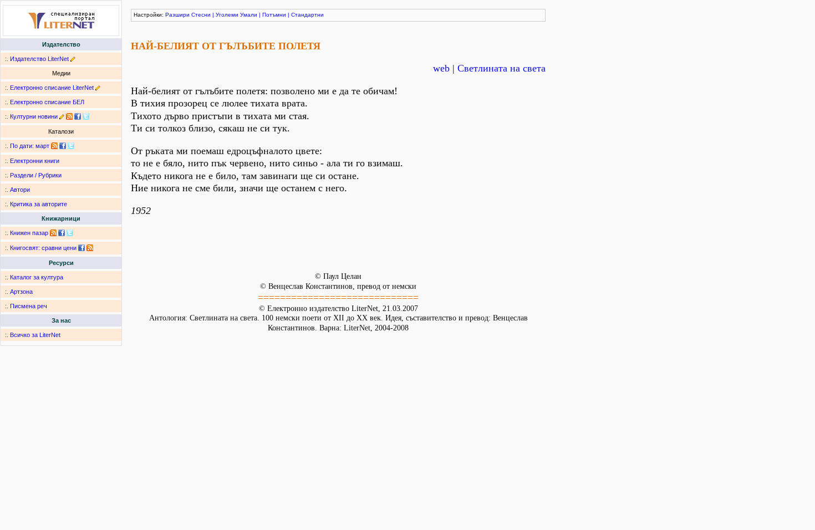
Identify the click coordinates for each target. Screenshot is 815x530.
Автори (20, 189)
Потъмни (274, 15)
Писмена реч (28, 306)
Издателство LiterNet (39, 58)
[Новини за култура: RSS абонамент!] (69, 116)
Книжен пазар (29, 233)
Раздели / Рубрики (36, 175)
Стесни (201, 15)
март (42, 145)
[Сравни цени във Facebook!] (81, 247)
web (441, 68)
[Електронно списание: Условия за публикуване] (97, 87)
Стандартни (307, 15)
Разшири (177, 15)
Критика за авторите (38, 204)
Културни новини (34, 116)
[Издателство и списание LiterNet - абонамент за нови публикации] (54, 145)
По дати (21, 145)
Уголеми (227, 15)
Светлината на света (501, 68)
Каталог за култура (36, 277)
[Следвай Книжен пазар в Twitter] (70, 233)
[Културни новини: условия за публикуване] (61, 116)
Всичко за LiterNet (35, 335)
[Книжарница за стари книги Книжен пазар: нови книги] (53, 233)
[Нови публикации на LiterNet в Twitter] (71, 145)
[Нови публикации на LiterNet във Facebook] (62, 145)
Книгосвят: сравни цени (43, 247)
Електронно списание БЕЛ (47, 102)
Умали (248, 15)
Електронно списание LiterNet (52, 87)
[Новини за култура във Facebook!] (77, 116)
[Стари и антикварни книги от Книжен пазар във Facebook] (61, 233)
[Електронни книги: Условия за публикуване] (72, 58)
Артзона (21, 291)
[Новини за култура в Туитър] (86, 116)
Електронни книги (34, 160)
